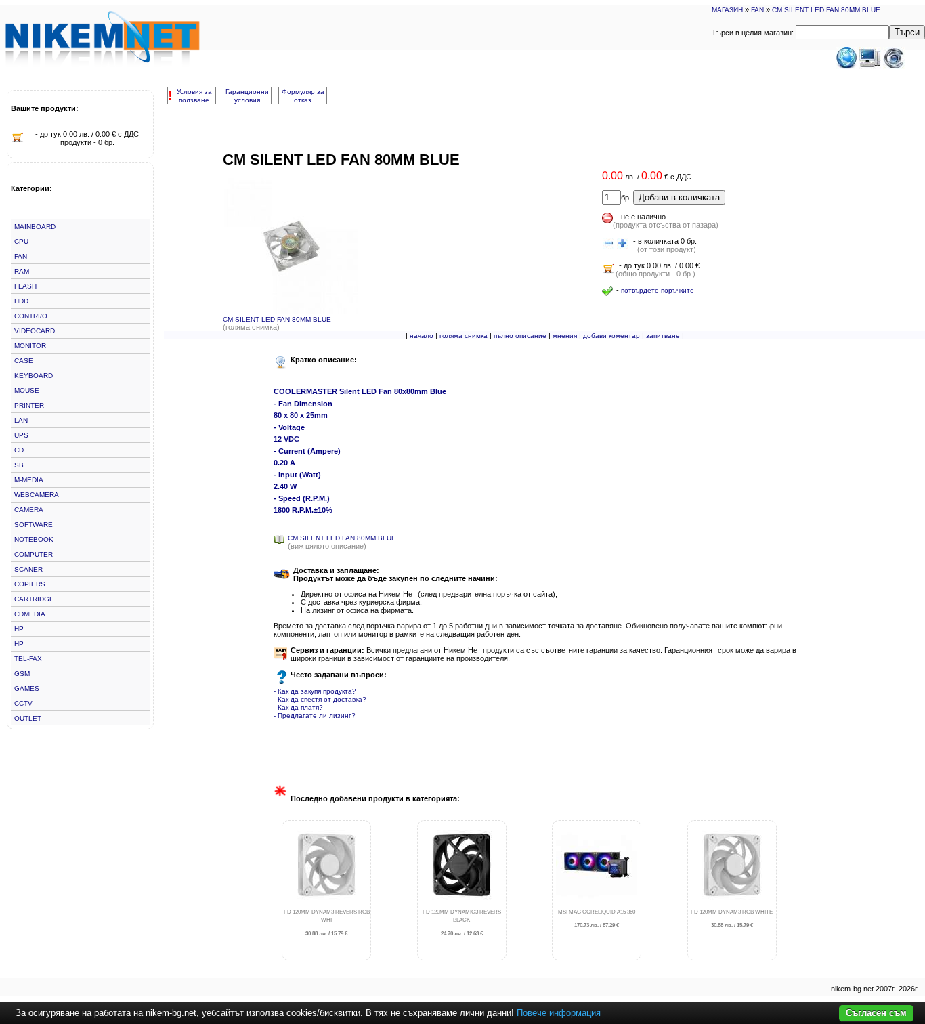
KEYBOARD (33, 375)
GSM (22, 673)
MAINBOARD (35, 226)
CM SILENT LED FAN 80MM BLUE (826, 10)
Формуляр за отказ (303, 96)
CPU (21, 241)
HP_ (21, 643)
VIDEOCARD (34, 331)
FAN (757, 10)
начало (421, 335)
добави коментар (611, 335)
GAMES (26, 688)
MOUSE (26, 390)
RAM (21, 271)
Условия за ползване (194, 96)
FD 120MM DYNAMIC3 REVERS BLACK (462, 923)
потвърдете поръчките (657, 290)
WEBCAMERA (36, 494)
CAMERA (28, 509)
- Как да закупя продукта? (315, 691)
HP (19, 629)
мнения (565, 335)
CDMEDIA (29, 614)
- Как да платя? (298, 707)
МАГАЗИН (727, 10)
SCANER (28, 569)
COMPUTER (33, 554)
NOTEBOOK (33, 539)
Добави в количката (679, 197)
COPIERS (29, 584)
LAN (21, 420)
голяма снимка (463, 335)
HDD (21, 301)
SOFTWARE (33, 524)
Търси (907, 32)
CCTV (23, 703)
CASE (23, 360)
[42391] (609, 244)
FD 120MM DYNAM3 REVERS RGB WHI (327, 923)
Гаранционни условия (247, 96)
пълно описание (520, 335)
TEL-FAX (28, 658)
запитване (663, 335)
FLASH (25, 286)
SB (19, 465)
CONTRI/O (30, 316)
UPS (21, 435)
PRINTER (29, 405)
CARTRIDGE (34, 599)
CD (19, 450)
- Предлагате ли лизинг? (315, 715)
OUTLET (27, 718)
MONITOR (30, 345)
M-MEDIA (28, 480)
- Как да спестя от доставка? (320, 699)
